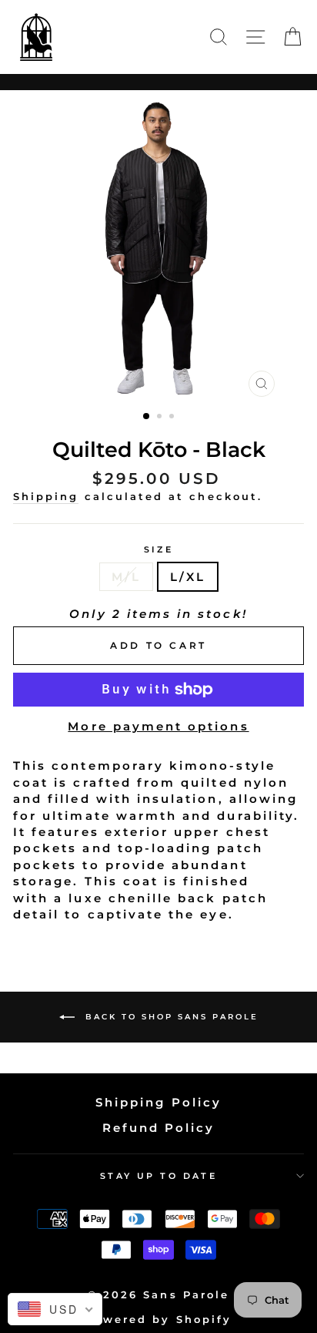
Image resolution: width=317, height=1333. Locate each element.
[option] (158, 247)
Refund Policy (158, 1127)
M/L (126, 576)
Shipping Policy (158, 1102)
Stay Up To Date (159, 1175)
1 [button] (147, 417)
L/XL (187, 576)
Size (159, 549)
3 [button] (173, 417)
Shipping (45, 496)
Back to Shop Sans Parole (170, 1017)
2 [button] (161, 417)
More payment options (158, 726)
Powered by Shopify (158, 1319)
